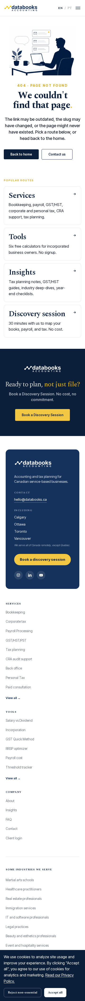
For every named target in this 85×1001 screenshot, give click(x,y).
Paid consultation (18, 687)
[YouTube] (41, 575)
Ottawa (20, 524)
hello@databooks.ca (30, 499)
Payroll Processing (19, 631)
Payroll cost (14, 758)
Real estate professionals (24, 899)
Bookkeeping (15, 612)
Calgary (20, 517)
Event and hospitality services (27, 945)
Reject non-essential (22, 992)
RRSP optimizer (17, 748)
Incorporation (16, 730)
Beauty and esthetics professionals (31, 936)
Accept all (55, 992)
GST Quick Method (20, 739)
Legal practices (17, 927)
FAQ (9, 819)
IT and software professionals (27, 917)
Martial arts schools (20, 880)
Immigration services (21, 908)
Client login (14, 838)
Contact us (57, 154)
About (10, 801)
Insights (11, 810)
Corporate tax (16, 621)
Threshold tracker (19, 767)
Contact (11, 829)
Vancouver (22, 538)
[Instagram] (18, 575)
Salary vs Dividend (19, 720)
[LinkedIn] (30, 575)
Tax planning (15, 649)
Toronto (20, 531)
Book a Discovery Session (42, 415)
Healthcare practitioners (23, 889)
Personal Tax (15, 678)
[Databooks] (21, 8)
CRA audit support (19, 659)
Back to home (21, 154)
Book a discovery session (42, 559)
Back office (14, 668)
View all (13, 698)
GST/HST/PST (16, 640)
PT (70, 8)
